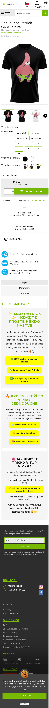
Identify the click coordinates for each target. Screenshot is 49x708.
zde (24, 689)
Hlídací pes (15, 239)
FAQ (5, 625)
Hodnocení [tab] (24, 293)
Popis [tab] (25, 282)
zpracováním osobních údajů (24, 552)
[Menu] (3, 12)
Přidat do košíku (34, 191)
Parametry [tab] (24, 288)
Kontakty (7, 610)
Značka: (12, 27)
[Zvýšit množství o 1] (13, 190)
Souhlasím (26, 696)
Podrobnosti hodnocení (11, 33)
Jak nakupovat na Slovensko (15, 629)
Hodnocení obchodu (12, 613)
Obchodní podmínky (12, 643)
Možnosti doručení (38, 200)
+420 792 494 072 (17, 590)
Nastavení (24, 704)
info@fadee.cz (15, 586)
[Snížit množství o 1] (13, 192)
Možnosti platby (10, 632)
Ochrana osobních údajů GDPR (16, 647)
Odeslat (24, 546)
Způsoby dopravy (10, 636)
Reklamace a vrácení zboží (14, 640)
